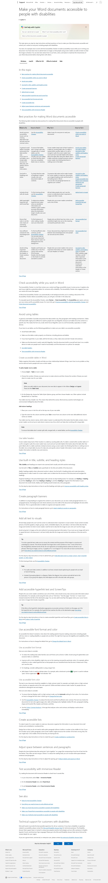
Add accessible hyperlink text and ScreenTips (35, 95)
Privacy (53, 879)
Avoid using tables (27, 81)
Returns (24, 860)
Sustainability (90, 871)
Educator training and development (43, 866)
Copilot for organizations (10, 863)
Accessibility (89, 868)
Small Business (57, 871)
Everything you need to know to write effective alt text (40, 550)
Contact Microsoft (46, 879)
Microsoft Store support (27, 857)
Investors (89, 863)
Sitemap (38, 879)
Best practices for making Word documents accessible (37, 74)
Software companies (75, 868)
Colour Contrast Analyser (33, 707)
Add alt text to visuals (28, 92)
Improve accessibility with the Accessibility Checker (71, 302)
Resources (67, 2)
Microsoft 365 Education (44, 860)
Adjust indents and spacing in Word (69, 759)
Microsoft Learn (74, 857)
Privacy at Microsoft (91, 860)
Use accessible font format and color (32, 99)
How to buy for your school (44, 863)
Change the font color (55, 696)
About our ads (88, 879)
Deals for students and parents (45, 869)
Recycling (81, 879)
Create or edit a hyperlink (32, 619)
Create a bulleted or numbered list (65, 737)
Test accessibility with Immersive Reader (33, 110)
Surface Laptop (8, 855)
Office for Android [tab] (51, 61)
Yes (58, 843)
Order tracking (26, 863)
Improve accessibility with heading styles (76, 486)
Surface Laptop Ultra (9, 857)
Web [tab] (61, 61)
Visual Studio (74, 871)
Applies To (22, 19)
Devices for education (43, 855)
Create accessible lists (28, 102)
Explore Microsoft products (10, 868)
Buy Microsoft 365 (77, 2)
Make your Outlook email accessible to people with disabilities (40, 815)
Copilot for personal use (10, 865)
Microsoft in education (43, 852)
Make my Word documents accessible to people (34, 36)
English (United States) (12, 877)
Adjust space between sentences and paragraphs (36, 106)
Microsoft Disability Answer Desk (52, 828)
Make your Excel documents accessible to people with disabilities (40, 808)
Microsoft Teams (57, 865)
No (68, 843)
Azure (72, 852)
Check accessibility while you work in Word (34, 78)
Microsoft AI (56, 852)
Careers (89, 852)
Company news (90, 857)
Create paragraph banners (29, 88)
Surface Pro (7, 852)
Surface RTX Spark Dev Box (10, 860)
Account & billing (58, 2)
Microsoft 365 (29, 2)
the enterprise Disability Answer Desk (71, 837)
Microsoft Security (57, 855)
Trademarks (67, 879)
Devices (49, 2)
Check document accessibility (27, 304)
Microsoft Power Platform (59, 863)
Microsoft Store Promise (27, 868)
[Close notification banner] (86, 27)
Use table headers (81, 149)
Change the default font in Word (61, 641)
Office (36, 2)
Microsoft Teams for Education (45, 857)
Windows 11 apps (9, 871)
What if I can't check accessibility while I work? (54, 32)
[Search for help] (96, 2)
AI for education (42, 872)
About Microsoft (90, 855)
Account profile (26, 852)
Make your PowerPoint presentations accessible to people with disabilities (43, 811)
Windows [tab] (23, 61)
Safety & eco (74, 879)
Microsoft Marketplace (75, 865)
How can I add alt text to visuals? (30, 32)
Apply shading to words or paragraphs (65, 508)
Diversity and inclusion (92, 865)
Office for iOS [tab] (40, 61)
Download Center (26, 855)
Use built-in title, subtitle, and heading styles (34, 85)
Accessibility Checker (37, 155)
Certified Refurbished (27, 865)
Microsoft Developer (75, 855)
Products (42, 2)
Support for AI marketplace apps (77, 860)
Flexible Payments (26, 871)
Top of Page (22, 276)
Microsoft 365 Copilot (58, 868)
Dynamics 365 (57, 857)
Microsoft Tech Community (76, 863)
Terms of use (59, 879)
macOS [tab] (31, 61)
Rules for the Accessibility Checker (32, 800)
